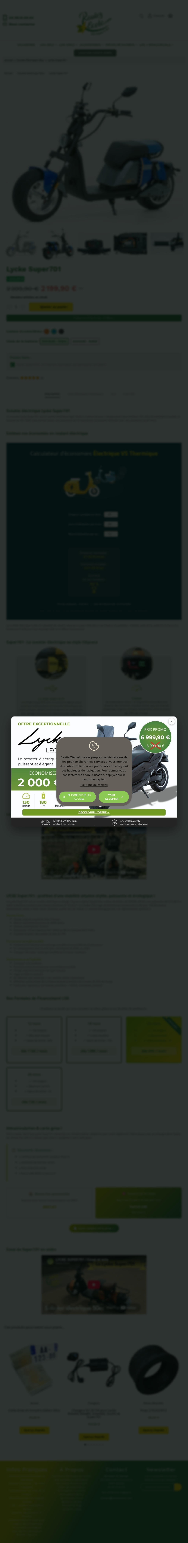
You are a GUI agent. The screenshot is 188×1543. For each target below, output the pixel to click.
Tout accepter (112, 796)
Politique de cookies (94, 785)
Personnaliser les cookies (79, 797)
